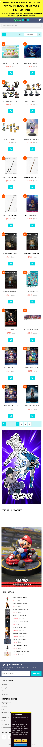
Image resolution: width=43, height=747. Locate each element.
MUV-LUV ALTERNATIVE (20, 609)
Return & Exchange (7, 712)
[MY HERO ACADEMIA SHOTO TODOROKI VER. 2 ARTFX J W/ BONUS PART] (8, 636)
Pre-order (4, 706)
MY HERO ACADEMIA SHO (21, 633)
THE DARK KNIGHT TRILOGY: (32, 406)
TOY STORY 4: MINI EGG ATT (11, 368)
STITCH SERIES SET (32, 292)
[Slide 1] (22, 549)
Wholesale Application (8, 721)
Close (24, 741)
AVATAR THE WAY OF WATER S (32, 63)
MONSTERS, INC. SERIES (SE (32, 139)
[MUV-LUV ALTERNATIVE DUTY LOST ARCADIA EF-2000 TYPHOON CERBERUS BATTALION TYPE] (8, 612)
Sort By (21, 34)
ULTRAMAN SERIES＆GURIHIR (11, 101)
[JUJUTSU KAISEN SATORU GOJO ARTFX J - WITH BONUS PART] (8, 624)
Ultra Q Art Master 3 (19, 615)
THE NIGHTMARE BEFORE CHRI (32, 101)
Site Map (4, 691)
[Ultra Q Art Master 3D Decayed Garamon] (8, 618)
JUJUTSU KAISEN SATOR (20, 621)
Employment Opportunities (10, 727)
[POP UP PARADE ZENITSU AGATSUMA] (8, 606)
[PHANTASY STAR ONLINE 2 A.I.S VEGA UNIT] (8, 642)
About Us (4, 684)
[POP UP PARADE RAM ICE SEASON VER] (8, 648)
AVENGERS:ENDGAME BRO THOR (11, 253)
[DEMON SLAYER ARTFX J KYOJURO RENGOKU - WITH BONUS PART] (8, 630)
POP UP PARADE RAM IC (21, 645)
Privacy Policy (6, 688)
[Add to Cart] (10, 73)
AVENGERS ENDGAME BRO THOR (11, 292)
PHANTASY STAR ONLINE (21, 639)
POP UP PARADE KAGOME (21, 597)
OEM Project (5, 724)
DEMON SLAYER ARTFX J (21, 627)
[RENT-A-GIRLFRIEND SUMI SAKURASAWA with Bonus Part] (8, 654)
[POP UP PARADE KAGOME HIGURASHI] (8, 600)
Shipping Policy (6, 703)
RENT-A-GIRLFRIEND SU (21, 651)
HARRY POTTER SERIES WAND (11, 177)
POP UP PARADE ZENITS (21, 603)
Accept (18, 741)
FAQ (3, 709)
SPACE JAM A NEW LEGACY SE (32, 215)
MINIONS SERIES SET (11, 139)
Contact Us (5, 694)
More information (20, 745)
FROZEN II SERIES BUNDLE (32, 330)
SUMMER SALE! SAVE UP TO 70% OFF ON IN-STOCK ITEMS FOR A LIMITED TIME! (21, 6)
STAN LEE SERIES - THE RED (11, 330)
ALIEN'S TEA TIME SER (10, 63)
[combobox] (22, 26)
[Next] (29, 424)
